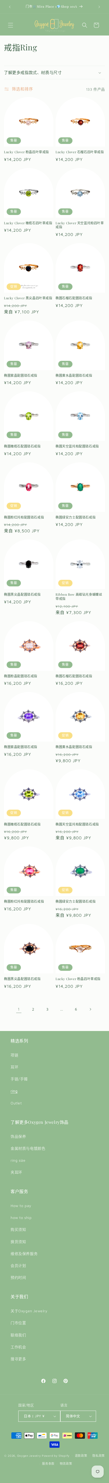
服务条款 (48, 1463)
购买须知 (18, 1229)
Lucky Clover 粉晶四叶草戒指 (26, 152)
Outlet (16, 1103)
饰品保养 (18, 1136)
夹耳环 (16, 1172)
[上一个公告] (10, 7)
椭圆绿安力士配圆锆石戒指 (76, 517)
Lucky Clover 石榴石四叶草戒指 (80, 152)
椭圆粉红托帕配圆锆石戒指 (24, 517)
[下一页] (90, 1009)
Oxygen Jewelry (29, 1455)
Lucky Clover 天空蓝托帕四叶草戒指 (80, 225)
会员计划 (18, 1265)
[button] (10, 25)
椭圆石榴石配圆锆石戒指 (74, 298)
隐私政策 (98, 1455)
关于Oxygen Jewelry (29, 1311)
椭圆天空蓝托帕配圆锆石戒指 (77, 446)
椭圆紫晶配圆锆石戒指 (20, 376)
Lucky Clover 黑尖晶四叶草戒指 (28, 298)
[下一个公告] (99, 7)
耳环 (14, 1067)
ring (14, 1091)
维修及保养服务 (24, 1253)
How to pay (21, 1205)
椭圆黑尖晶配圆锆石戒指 (22, 594)
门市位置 (18, 1322)
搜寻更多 (18, 1359)
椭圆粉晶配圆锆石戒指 (20, 676)
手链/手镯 (19, 1079)
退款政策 (81, 1455)
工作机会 (18, 1347)
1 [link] (19, 1009)
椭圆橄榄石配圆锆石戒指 (22, 446)
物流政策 (66, 1463)
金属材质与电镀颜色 (28, 1148)
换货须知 (18, 1241)
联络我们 (18, 1335)
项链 (14, 1055)
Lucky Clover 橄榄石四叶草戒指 (28, 223)
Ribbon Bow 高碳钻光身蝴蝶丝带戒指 (79, 597)
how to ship (21, 1217)
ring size (18, 1160)
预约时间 (18, 1277)
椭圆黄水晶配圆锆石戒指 (74, 376)
